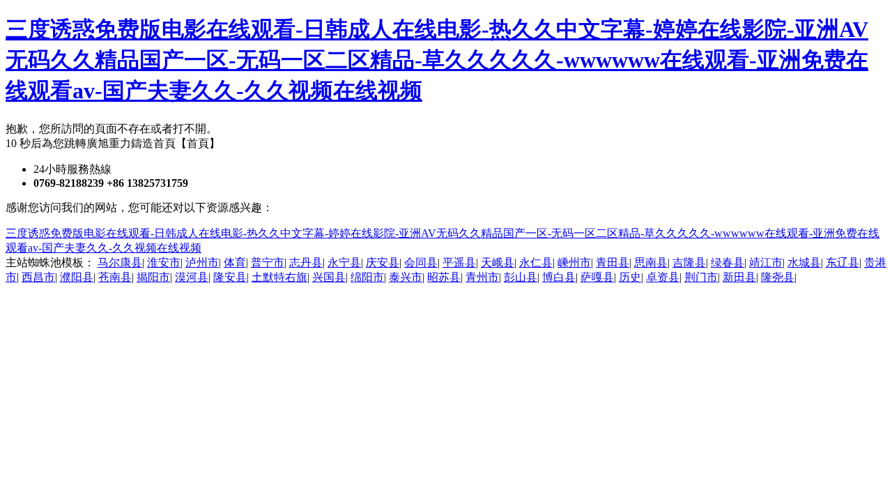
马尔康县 (120, 262)
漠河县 (191, 277)
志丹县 (306, 262)
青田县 (612, 262)
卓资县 (662, 277)
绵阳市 (367, 277)
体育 (235, 262)
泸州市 (202, 262)
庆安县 (382, 262)
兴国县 (329, 277)
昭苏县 (444, 277)
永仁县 (536, 262)
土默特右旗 (279, 277)
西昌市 (38, 277)
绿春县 (727, 262)
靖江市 (766, 262)
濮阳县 (76, 277)
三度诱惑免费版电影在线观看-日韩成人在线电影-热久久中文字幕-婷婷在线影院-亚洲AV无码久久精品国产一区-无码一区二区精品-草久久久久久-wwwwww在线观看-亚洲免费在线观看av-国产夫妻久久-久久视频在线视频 (437, 60)
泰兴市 (405, 277)
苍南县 (115, 277)
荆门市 (701, 277)
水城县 (804, 262)
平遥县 (459, 262)
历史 (630, 277)
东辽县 (842, 262)
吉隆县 (689, 262)
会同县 (421, 262)
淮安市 (163, 262)
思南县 (651, 262)
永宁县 (344, 262)
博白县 (559, 277)
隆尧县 (777, 277)
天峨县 (497, 262)
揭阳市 (153, 277)
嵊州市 (574, 262)
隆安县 (230, 277)
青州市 (482, 277)
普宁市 (267, 262)
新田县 (739, 277)
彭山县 (520, 277)
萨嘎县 (597, 277)
